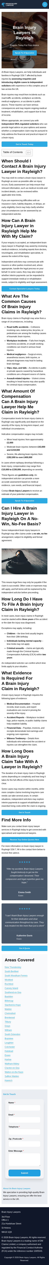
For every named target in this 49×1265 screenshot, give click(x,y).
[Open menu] (44, 4)
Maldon (8, 1009)
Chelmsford (10, 1013)
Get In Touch (24, 812)
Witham (8, 1030)
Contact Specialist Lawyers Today (24, 289)
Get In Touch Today (24, 144)
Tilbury (8, 1022)
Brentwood (10, 1017)
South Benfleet (11, 971)
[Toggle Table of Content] (27, 152)
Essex (7, 1055)
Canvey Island (11, 988)
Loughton (9, 1043)
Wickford (9, 980)
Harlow (8, 1059)
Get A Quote (24, 948)
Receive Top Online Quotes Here (24, 840)
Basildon (9, 996)
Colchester (10, 1047)
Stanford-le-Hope (13, 1005)
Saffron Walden (12, 1076)
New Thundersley (13, 967)
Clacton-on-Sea (12, 1068)
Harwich (8, 1080)
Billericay (9, 1001)
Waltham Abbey (12, 1064)
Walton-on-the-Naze (14, 1072)
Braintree (9, 1038)
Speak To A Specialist (24, 53)
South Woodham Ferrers (16, 975)
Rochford (9, 984)
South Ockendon (12, 1034)
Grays (7, 1026)
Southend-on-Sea (13, 992)
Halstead (9, 1051)
